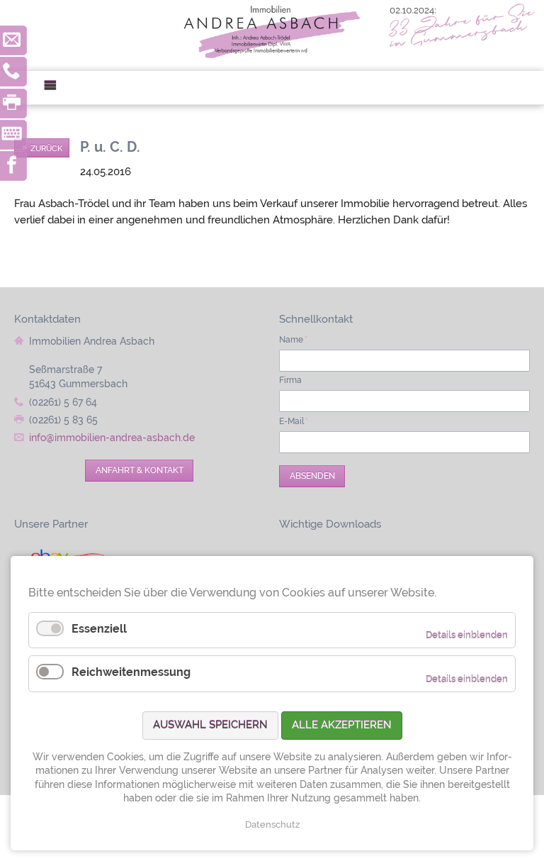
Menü (55, 87)
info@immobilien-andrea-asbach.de (112, 437)
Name (293, 340)
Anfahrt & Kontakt (139, 470)
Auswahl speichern (210, 724)
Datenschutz (272, 824)
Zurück (46, 148)
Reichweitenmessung (131, 672)
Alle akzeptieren (342, 724)
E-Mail (293, 421)
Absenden (312, 476)
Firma (290, 380)
